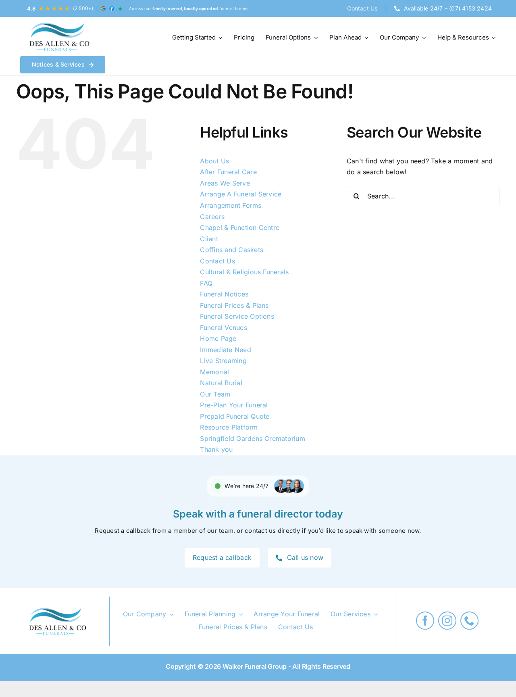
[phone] (469, 620)
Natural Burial (221, 383)
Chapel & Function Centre (239, 227)
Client (209, 239)
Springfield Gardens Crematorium (252, 438)
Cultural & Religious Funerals (244, 272)
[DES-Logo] (58, 37)
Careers (212, 217)
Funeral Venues (223, 327)
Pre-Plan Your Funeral (234, 405)
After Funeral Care (228, 172)
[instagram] (447, 620)
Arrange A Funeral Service (240, 194)
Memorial (214, 372)
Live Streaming (223, 361)
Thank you (216, 449)
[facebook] (425, 620)
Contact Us (217, 261)
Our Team (215, 394)
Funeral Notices (224, 294)
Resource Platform (229, 427)
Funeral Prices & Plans (234, 305)
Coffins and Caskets (231, 250)
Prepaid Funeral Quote (234, 416)
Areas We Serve (225, 183)
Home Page (218, 338)
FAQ (206, 283)
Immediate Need (225, 350)
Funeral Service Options (237, 316)
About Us (214, 161)
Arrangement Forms (230, 205)
